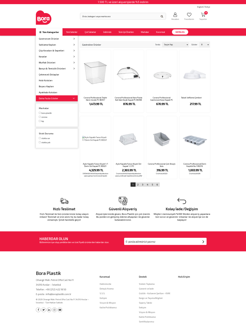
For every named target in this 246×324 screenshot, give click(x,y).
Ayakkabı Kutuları (48, 92)
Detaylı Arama (106, 288)
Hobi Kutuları (46, 80)
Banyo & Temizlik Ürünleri (52, 68)
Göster (194, 44)
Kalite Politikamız (108, 307)
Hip (42, 121)
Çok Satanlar (90, 32)
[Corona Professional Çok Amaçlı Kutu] (161, 138)
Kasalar (43, 56)
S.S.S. (102, 293)
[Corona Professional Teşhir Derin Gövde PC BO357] (95, 72)
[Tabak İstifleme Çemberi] (195, 72)
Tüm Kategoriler (50, 32)
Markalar (145, 32)
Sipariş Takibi (145, 302)
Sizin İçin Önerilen (126, 32)
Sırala (157, 44)
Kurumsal (160, 32)
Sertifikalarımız (146, 321)
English (200, 7)
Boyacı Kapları (46, 86)
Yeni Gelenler (71, 32)
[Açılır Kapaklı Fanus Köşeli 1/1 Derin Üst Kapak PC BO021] (95, 138)
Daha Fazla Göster (48, 98)
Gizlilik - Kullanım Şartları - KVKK (154, 293)
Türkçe (207, 7)
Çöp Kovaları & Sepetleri (51, 50)
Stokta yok (45, 142)
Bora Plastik (46, 113)
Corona (44, 117)
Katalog (180, 32)
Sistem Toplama (147, 284)
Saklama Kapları (47, 44)
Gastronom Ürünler (49, 38)
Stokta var (45, 138)
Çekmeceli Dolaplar (49, 74)
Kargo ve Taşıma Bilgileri (151, 298)
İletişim (103, 298)
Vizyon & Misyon (108, 302)
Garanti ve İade (146, 288)
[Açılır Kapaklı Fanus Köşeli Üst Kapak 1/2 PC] (128, 138)
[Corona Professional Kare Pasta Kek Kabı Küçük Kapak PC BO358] (128, 72)
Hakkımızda (105, 284)
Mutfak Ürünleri (47, 62)
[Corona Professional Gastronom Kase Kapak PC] (161, 72)
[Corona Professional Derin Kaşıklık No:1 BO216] (195, 138)
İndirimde (107, 32)
